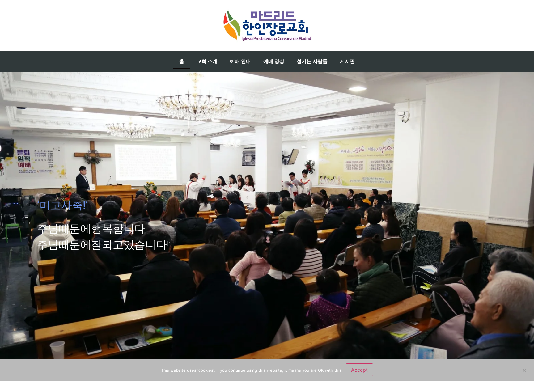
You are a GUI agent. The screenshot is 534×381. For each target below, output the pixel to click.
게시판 (347, 61)
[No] (524, 369)
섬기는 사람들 (312, 61)
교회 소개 (207, 61)
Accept (359, 370)
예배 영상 (273, 61)
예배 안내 (240, 61)
